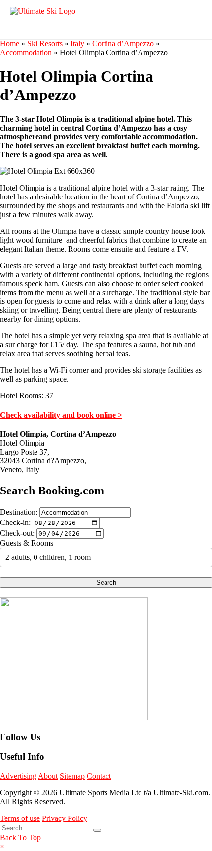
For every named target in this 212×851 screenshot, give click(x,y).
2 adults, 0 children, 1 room (48, 557)
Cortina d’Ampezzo (123, 43)
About (48, 776)
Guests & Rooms (26, 543)
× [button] (2, 846)
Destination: (18, 512)
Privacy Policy (64, 818)
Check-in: (15, 522)
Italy (77, 43)
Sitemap (72, 776)
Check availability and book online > (61, 415)
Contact (99, 776)
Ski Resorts (45, 43)
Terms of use (20, 818)
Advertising (18, 776)
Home (9, 43)
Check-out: (17, 533)
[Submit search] (97, 830)
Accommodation (26, 52)
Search (106, 582)
